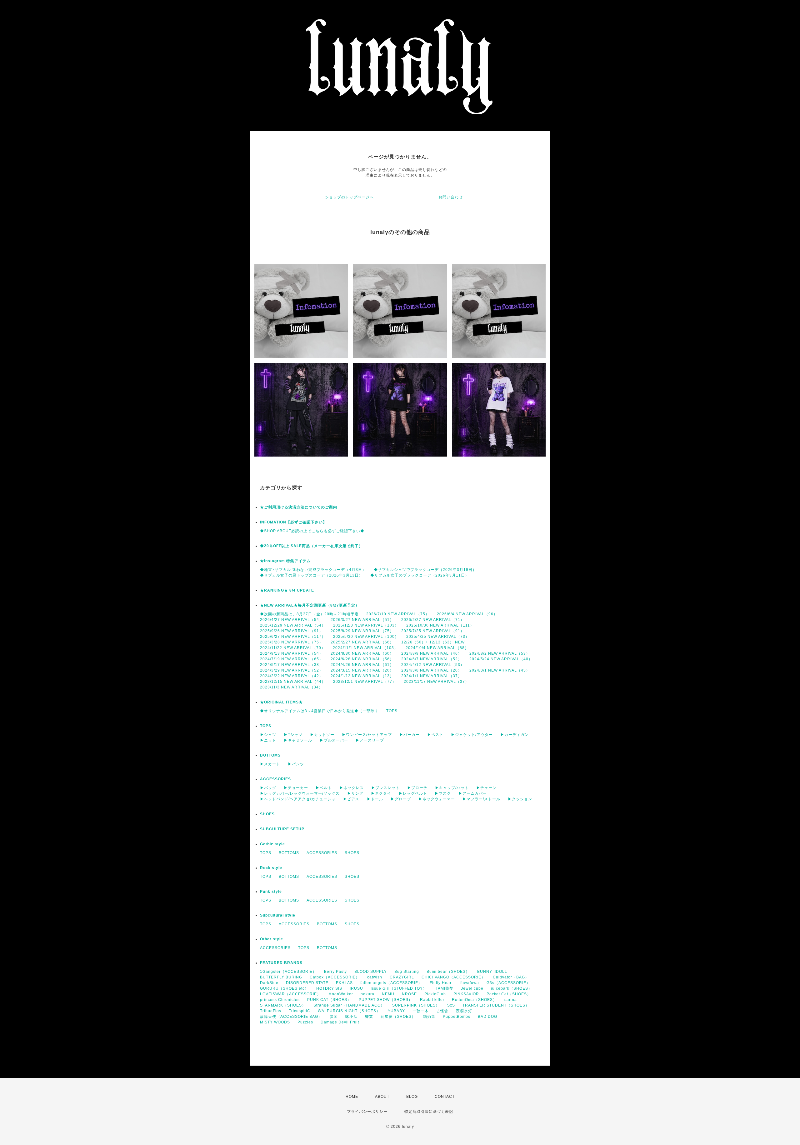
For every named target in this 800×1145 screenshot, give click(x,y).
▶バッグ (268, 788)
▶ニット (268, 740)
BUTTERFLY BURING (281, 977)
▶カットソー (322, 734)
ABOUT (382, 1096)
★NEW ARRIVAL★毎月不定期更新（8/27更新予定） (309, 605)
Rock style (271, 868)
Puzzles (305, 1022)
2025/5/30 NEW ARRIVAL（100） (366, 636)
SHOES (267, 814)
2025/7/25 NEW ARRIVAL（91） (432, 631)
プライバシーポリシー (367, 1111)
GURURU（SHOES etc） (284, 988)
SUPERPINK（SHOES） (416, 1005)
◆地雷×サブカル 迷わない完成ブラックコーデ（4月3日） (313, 570)
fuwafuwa (469, 983)
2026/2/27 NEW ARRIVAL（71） (432, 620)
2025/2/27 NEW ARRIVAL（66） (362, 642)
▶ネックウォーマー (436, 799)
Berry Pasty (335, 971)
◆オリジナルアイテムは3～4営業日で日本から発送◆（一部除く (319, 711)
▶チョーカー (296, 788)
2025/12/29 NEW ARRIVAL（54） (293, 625)
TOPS (392, 711)
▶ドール (375, 799)
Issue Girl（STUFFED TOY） (399, 988)
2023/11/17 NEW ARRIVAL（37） (436, 681)
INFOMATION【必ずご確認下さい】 (293, 522)
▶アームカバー (472, 793)
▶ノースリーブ (370, 740)
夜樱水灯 (464, 1011)
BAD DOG (487, 1016)
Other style (271, 939)
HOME (352, 1096)
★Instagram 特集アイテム (285, 561)
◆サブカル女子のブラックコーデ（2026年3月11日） (419, 575)
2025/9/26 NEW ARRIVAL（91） (291, 631)
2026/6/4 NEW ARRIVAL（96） (467, 614)
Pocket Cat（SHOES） (509, 994)
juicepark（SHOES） (511, 988)
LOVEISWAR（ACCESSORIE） (290, 994)
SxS (451, 1005)
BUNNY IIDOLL (492, 971)
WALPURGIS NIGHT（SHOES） (349, 1011)
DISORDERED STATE (307, 983)
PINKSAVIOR (466, 994)
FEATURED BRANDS (281, 963)
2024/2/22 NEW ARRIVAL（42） (291, 676)
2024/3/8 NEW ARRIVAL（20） (431, 670)
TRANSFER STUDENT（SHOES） (495, 1005)
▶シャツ (268, 734)
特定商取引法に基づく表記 (428, 1111)
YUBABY (396, 1011)
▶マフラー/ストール (481, 799)
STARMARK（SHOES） (283, 1005)
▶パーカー (409, 734)
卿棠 (369, 1016)
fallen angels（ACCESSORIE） (391, 983)
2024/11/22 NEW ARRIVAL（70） (292, 648)
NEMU (388, 994)
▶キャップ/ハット (452, 788)
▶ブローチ (417, 788)
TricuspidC (299, 1011)
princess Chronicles (280, 1000)
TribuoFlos (270, 1011)
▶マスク (443, 793)
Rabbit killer (432, 1000)
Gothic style (272, 844)
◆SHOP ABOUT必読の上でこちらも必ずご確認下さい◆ (312, 531)
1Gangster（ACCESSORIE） (288, 971)
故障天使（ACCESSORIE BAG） (291, 1016)
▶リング (355, 793)
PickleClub (435, 994)
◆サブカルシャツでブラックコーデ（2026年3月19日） (425, 570)
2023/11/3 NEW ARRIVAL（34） (291, 687)
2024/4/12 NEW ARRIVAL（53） (432, 664)
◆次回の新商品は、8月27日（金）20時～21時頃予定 (309, 614)
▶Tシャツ (293, 734)
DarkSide (269, 983)
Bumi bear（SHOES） (448, 971)
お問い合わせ (450, 197)
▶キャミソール (298, 740)
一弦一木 (420, 1011)
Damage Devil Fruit (340, 1022)
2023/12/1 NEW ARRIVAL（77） (364, 681)
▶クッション (520, 799)
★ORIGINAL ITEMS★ (281, 702)
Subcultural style (277, 915)
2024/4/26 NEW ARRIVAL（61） (362, 664)
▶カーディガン (514, 734)
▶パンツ (296, 764)
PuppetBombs (456, 1016)
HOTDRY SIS (329, 988)
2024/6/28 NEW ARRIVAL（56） (362, 659)
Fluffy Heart (441, 983)
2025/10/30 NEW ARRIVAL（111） (440, 625)
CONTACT (445, 1096)
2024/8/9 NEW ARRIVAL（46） (431, 653)
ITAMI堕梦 (443, 988)
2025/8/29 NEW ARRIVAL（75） (362, 631)
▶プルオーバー (334, 740)
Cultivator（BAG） (511, 977)
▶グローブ (401, 799)
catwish (374, 977)
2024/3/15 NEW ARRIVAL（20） (362, 670)
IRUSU (356, 988)
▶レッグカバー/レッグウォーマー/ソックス (300, 793)
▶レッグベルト (413, 793)
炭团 (334, 1016)
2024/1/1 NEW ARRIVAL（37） (431, 676)
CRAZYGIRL (402, 977)
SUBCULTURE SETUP (282, 829)
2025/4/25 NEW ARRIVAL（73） (437, 636)
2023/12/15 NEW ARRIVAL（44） (293, 681)
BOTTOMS (270, 755)
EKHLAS (344, 983)
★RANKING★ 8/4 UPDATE (287, 590)
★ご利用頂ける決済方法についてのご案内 (298, 507)
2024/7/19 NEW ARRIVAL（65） (291, 659)
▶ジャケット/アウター (472, 734)
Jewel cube (472, 988)
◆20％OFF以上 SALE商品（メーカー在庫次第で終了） (311, 546)
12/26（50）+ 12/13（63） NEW (433, 642)
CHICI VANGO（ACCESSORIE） (453, 977)
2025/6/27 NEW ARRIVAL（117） (293, 636)
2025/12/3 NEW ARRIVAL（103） (366, 625)
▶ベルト (324, 788)
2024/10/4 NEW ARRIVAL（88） (437, 648)
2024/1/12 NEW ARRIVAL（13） (362, 676)
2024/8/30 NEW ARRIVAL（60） (362, 653)
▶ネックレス (351, 788)
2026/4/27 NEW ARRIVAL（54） (291, 620)
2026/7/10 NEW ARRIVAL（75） (397, 614)
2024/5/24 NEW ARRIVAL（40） (500, 659)
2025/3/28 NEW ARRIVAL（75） (291, 642)
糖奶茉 (429, 1016)
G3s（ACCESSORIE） (508, 983)
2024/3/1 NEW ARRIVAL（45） (499, 670)
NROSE (409, 994)
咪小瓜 (351, 1016)
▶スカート (270, 764)
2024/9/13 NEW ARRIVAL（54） (291, 653)
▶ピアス (351, 799)
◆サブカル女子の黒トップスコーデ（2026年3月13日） (311, 575)
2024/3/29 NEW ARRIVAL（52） (291, 670)
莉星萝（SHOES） (398, 1016)
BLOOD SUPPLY (370, 971)
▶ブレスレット (385, 788)
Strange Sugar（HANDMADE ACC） (349, 1005)
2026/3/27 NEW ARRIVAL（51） (362, 620)
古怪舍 (442, 1011)
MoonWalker (340, 994)
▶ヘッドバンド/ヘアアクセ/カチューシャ (298, 799)
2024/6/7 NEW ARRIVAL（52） (431, 659)
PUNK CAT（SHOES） (329, 1000)
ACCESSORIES (275, 779)
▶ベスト (435, 734)
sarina (510, 1000)
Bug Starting (406, 971)
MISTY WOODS (275, 1022)
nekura (367, 994)
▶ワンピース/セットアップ (367, 734)
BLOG (412, 1096)
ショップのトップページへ (349, 197)
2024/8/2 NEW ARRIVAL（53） (499, 653)
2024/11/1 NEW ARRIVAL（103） (365, 648)
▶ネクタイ (381, 793)
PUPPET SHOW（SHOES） (385, 1000)
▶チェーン (486, 788)
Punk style (271, 891)
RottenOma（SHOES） (474, 1000)
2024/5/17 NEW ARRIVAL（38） (291, 664)
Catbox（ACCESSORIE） (335, 977)
